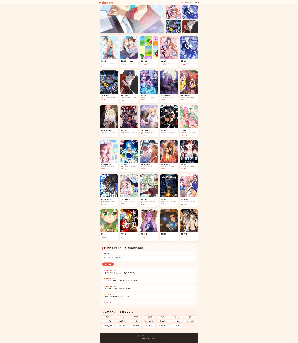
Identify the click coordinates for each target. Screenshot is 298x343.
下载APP (197, 2)
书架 (191, 2)
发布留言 (108, 264)
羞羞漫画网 (107, 2)
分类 (186, 2)
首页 (182, 2)
